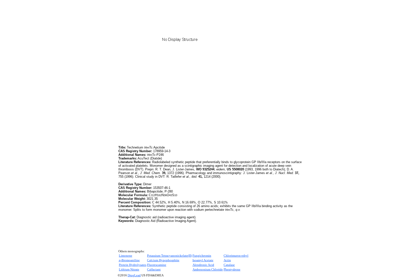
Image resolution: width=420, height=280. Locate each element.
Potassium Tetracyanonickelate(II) (169, 255)
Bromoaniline (129, 260)
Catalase (229, 265)
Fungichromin (201, 255)
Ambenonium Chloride (207, 269)
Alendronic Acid (203, 265)
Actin (227, 260)
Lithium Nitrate (129, 269)
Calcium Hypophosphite (163, 260)
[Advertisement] (159, 111)
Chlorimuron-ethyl (236, 255)
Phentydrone (232, 269)
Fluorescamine (156, 265)
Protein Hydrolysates (132, 265)
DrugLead (134, 275)
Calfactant (154, 269)
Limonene (125, 255)
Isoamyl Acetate (202, 260)
